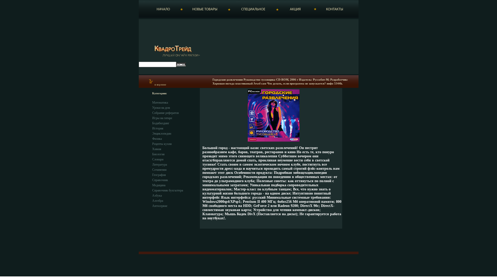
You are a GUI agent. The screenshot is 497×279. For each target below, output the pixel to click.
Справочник (160, 180)
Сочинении (159, 170)
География (159, 175)
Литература (159, 164)
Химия (156, 149)
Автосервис (159, 206)
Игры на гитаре (162, 118)
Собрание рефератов (165, 113)
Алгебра (157, 201)
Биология (158, 154)
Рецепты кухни (162, 144)
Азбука (157, 195)
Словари (157, 159)
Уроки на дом (161, 108)
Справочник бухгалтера (167, 190)
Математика (160, 102)
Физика (157, 139)
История (157, 128)
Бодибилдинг (160, 123)
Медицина (158, 185)
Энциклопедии (161, 133)
